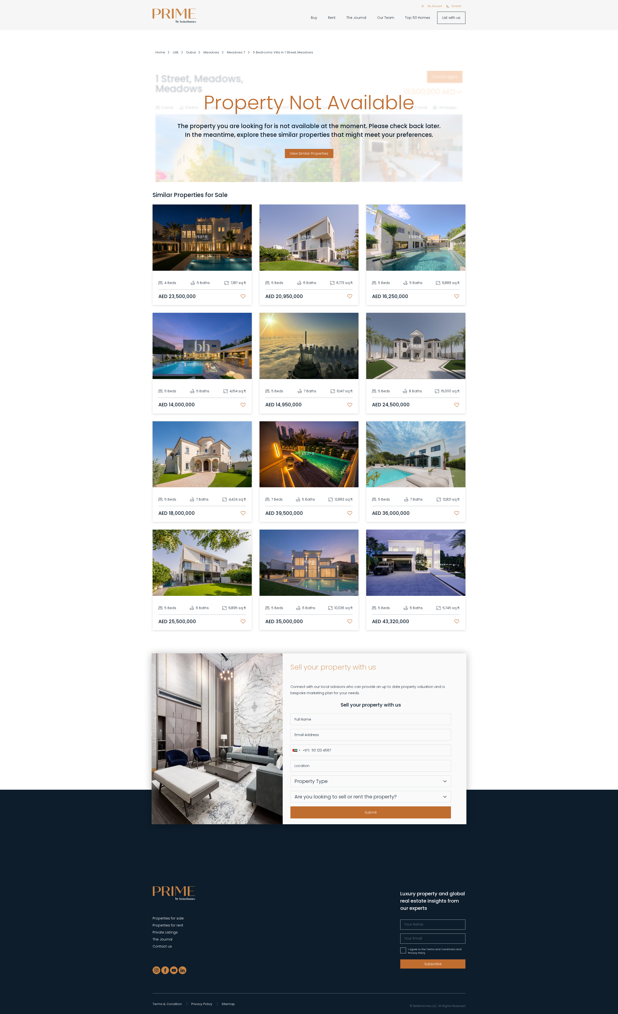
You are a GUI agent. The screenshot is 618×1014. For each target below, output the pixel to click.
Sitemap (228, 1004)
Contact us (162, 946)
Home (160, 52)
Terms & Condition (167, 1004)
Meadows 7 (236, 52)
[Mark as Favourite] (243, 296)
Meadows (211, 52)
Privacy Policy (201, 1004)
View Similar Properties (309, 153)
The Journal (356, 17)
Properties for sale (168, 918)
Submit (371, 812)
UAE (176, 52)
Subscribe (433, 964)
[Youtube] (174, 970)
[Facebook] (165, 970)
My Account (435, 6)
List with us (451, 17)
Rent (332, 17)
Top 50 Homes (417, 17)
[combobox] (300, 750)
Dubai (191, 52)
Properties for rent (168, 925)
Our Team (385, 17)
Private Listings (165, 932)
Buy (314, 17)
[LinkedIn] (182, 970)
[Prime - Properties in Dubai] (174, 893)
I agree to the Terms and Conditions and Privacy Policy (435, 951)
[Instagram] (156, 970)
